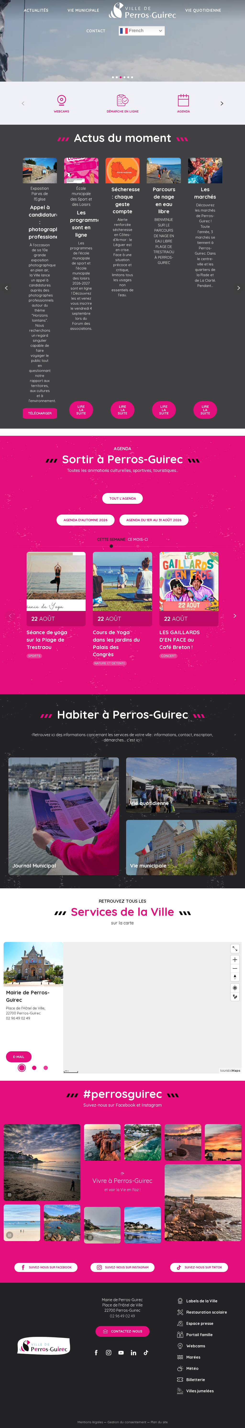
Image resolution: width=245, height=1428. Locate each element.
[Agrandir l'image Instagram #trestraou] (42, 1162)
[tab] (111, 539)
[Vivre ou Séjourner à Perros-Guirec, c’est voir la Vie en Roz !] (142, 10)
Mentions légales (90, 1422)
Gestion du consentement (126, 1422)
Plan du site (159, 1422)
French (136, 30)
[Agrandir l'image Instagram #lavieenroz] (62, 1222)
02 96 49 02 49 (122, 1316)
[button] (23, 103)
